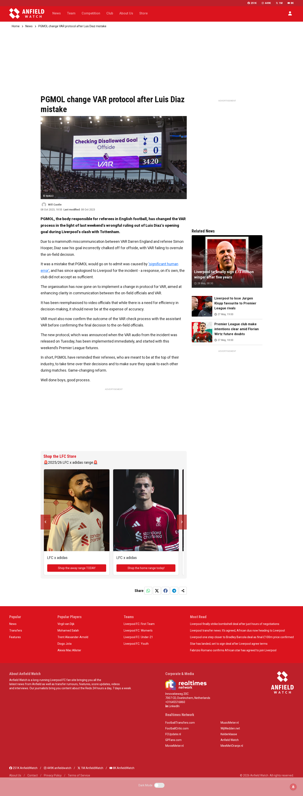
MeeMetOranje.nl (232, 745)
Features (15, 637)
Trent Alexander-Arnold (73, 637)
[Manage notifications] (293, 787)
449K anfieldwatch (59, 768)
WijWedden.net (230, 728)
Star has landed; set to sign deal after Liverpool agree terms (229, 643)
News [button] (56, 13)
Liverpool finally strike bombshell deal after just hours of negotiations (234, 624)
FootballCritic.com (177, 728)
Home (16, 26)
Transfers (15, 630)
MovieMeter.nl (174, 745)
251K (254, 3)
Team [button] (71, 13)
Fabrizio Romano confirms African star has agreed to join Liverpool (233, 650)
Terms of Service (79, 775)
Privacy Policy (53, 775)
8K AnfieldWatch (123, 768)
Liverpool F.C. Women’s (138, 630)
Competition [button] (91, 13)
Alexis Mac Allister (69, 650)
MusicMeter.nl (230, 722)
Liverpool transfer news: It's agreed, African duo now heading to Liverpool (237, 630)
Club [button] (109, 13)
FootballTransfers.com (180, 722)
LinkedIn (174, 706)
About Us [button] (126, 13)
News (29, 26)
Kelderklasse (229, 734)
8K (292, 3)
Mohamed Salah (68, 630)
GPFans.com (173, 740)
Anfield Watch (230, 740)
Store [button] (143, 13)
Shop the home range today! (146, 568)
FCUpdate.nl (173, 734)
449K (268, 3)
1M (281, 3)
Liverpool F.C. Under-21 (138, 637)
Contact (32, 775)
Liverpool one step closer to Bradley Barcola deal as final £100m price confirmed (242, 637)
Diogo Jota (65, 643)
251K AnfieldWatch (25, 768)
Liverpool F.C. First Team (139, 624)
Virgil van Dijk (66, 624)
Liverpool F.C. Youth (136, 643)
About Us (15, 775)
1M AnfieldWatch (91, 768)
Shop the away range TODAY (77, 568)
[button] (290, 13)
